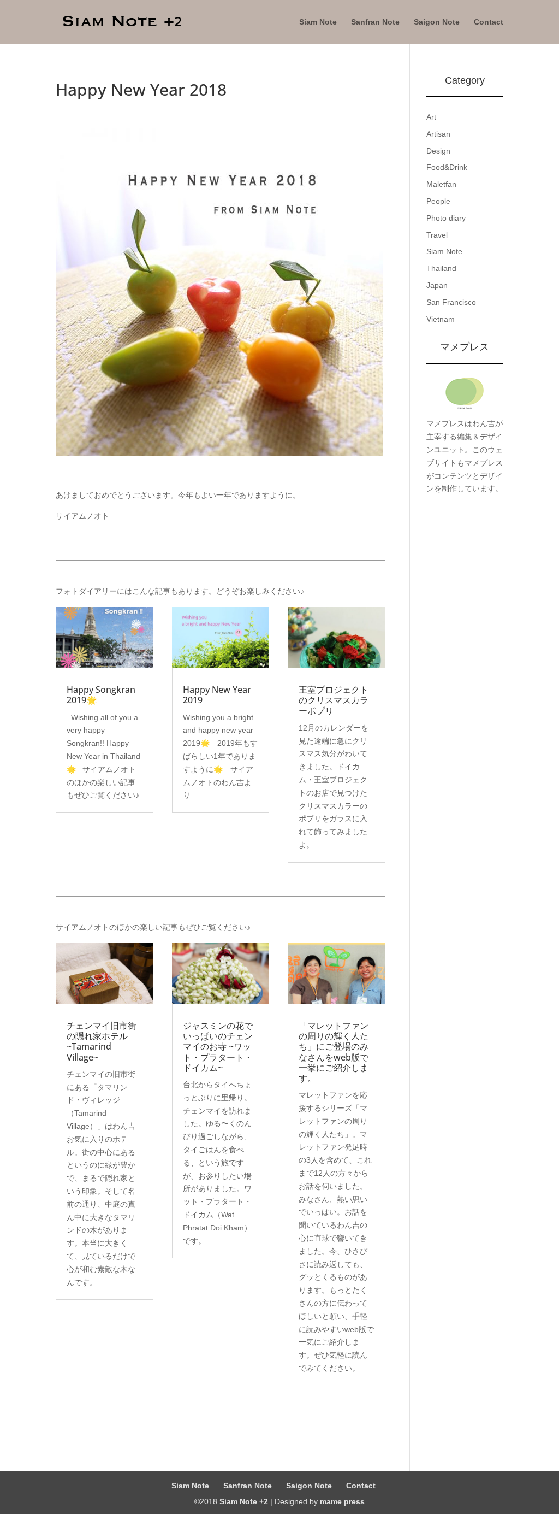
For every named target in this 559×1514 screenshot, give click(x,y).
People (438, 201)
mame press (342, 1501)
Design (438, 150)
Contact (488, 22)
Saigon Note (437, 22)
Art (431, 117)
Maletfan (441, 184)
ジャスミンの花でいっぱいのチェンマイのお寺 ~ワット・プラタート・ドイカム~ (218, 1047)
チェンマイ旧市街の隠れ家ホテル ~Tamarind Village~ (101, 1041)
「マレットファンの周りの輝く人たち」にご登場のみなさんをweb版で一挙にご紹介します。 (333, 1052)
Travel (437, 235)
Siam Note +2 (243, 1501)
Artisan (438, 133)
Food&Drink (446, 167)
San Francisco (451, 302)
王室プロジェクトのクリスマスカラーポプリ (333, 700)
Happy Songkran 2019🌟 (101, 695)
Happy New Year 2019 (217, 695)
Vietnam (440, 319)
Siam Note (318, 22)
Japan (437, 285)
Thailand (441, 268)
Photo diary (446, 218)
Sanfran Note (375, 22)
